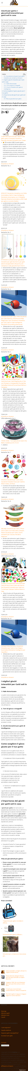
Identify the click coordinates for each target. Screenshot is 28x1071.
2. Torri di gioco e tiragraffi (13, 85)
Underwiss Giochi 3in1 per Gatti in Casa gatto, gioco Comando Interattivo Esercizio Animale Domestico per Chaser (13, 138)
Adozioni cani (5, 1015)
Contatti (3, 1042)
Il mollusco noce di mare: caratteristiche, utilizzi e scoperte (16, 989)
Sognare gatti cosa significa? (10, 1033)
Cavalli (3, 1017)
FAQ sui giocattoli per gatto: (14, 98)
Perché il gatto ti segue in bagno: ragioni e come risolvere (16, 994)
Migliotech (22, 1070)
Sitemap (3, 1011)
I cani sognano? (6, 1027)
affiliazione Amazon (7, 1066)
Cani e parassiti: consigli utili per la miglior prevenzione (16, 971)
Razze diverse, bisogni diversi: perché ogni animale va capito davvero (15, 977)
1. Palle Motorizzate (11, 83)
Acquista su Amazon (7, 164)
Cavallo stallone (6, 1030)
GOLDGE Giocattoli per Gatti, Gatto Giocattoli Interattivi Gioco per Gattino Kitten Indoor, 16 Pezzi (13, 481)
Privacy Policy (5, 1045)
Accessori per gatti (7, 1035)
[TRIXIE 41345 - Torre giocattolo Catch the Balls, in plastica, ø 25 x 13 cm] (14, 429)
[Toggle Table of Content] (24, 74)
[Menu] (2, 3)
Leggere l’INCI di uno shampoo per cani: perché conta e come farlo (15, 984)
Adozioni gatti (5, 1013)
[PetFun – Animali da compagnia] (14, 2)
